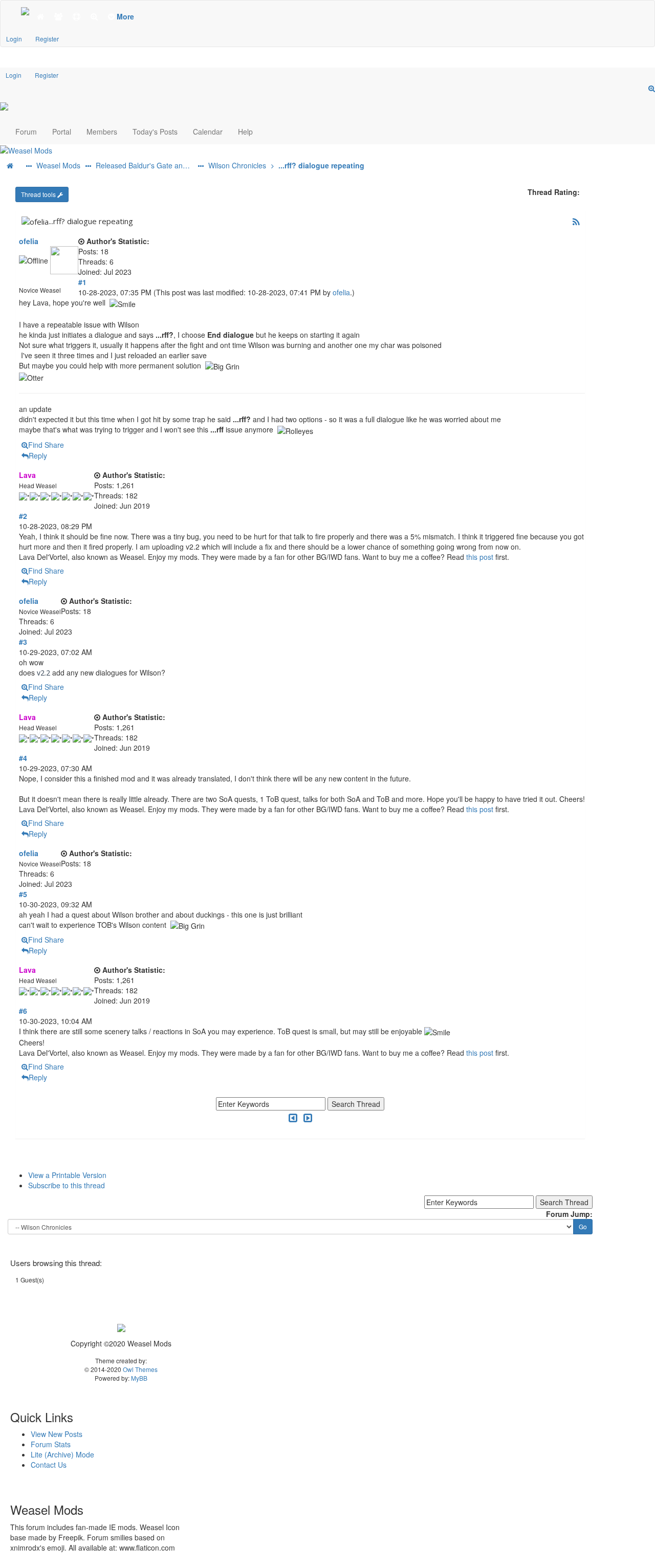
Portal (61, 131)
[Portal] (40, 16)
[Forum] (25, 10)
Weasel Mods (57, 165)
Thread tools (39, 194)
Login (14, 38)
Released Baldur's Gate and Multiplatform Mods (144, 165)
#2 (23, 516)
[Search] (94, 16)
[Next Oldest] (293, 1117)
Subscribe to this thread (66, 1185)
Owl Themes (139, 1369)
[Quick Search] (651, 88)
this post (479, 557)
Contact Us (49, 1465)
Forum (26, 131)
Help (245, 131)
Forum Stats (51, 1444)
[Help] (76, 16)
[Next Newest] (307, 1117)
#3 (23, 642)
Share (54, 445)
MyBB (139, 1378)
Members (101, 131)
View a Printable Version (67, 1175)
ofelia (28, 241)
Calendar (208, 131)
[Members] (58, 16)
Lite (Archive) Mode (62, 1454)
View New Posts (56, 1434)
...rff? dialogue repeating (320, 165)
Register (47, 38)
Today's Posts (155, 131)
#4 (23, 758)
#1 (82, 282)
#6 (23, 1011)
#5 (23, 894)
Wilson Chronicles (236, 165)
